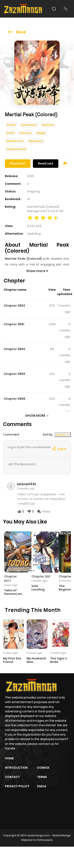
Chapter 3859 (14, 374)
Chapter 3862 (14, 306)
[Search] (54, 8)
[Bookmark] (65, 163)
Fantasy (25, 133)
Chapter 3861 (14, 324)
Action (11, 125)
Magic (41, 133)
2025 (30, 176)
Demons (48, 125)
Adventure (29, 125)
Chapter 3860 (14, 349)
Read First (17, 163)
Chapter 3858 (14, 399)
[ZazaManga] (23, 8)
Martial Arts (15, 141)
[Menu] (65, 8)
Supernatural (16, 149)
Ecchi (10, 133)
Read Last (45, 163)
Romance (36, 141)
